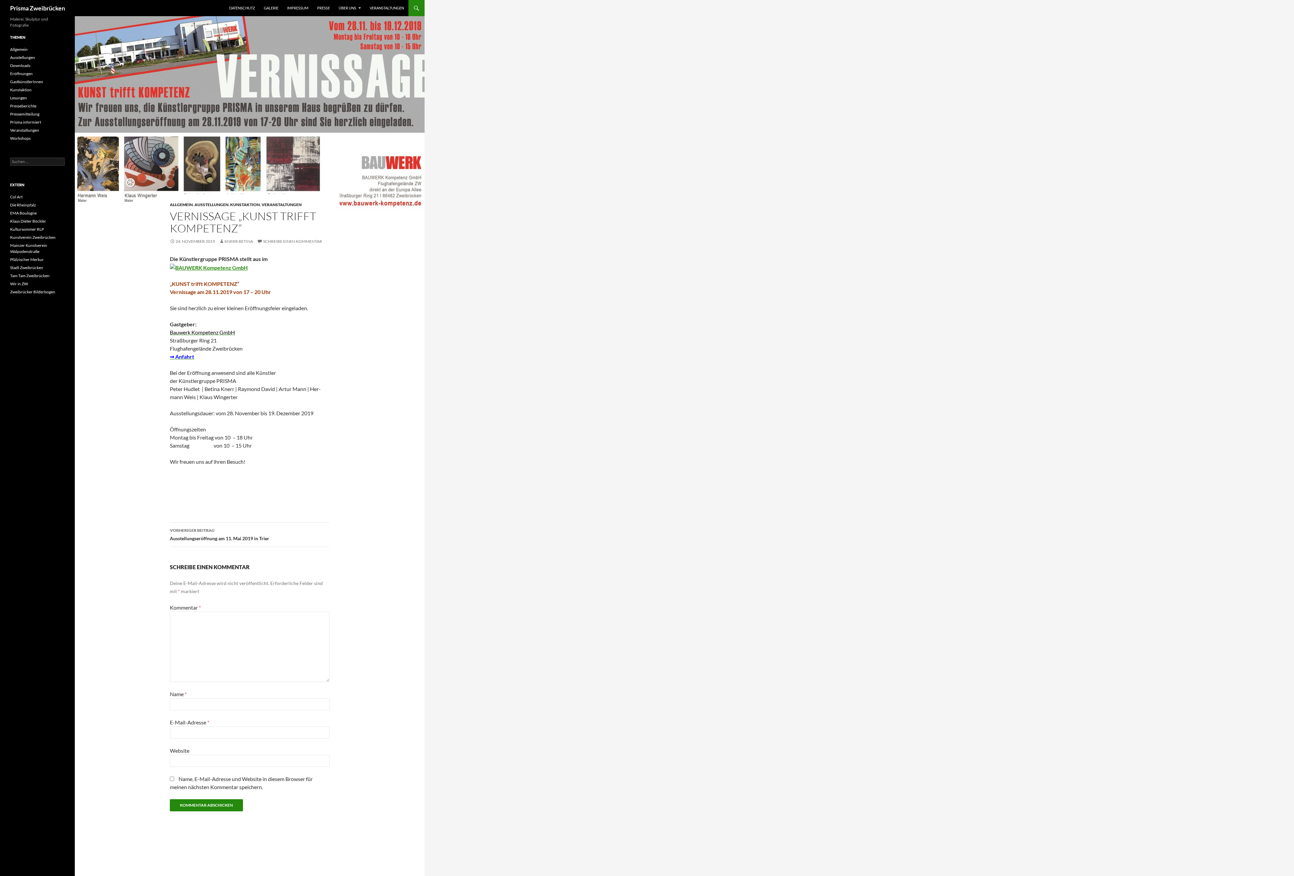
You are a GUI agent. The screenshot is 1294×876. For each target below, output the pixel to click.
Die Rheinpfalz (23, 204)
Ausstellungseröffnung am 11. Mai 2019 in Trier (219, 534)
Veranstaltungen (387, 8)
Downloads (20, 65)
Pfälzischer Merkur (27, 259)
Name (178, 694)
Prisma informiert (25, 122)
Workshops (20, 138)
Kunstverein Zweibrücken (33, 237)
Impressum (297, 8)
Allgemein (181, 204)
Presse (323, 8)
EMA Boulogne (23, 213)
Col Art (16, 196)
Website (179, 750)
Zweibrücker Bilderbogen (32, 291)
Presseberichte (23, 105)
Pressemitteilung (24, 114)
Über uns (347, 8)
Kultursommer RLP (27, 229)
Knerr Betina (238, 241)
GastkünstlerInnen (26, 81)
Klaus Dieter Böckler (28, 221)
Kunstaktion (245, 204)
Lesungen (18, 97)
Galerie (271, 8)
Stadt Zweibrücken (26, 267)
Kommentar (185, 607)
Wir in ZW (19, 283)
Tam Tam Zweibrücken (30, 275)
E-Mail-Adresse (189, 722)
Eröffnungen (21, 73)
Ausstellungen (211, 204)
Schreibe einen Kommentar (292, 241)
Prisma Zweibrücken (37, 8)
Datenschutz (242, 8)
